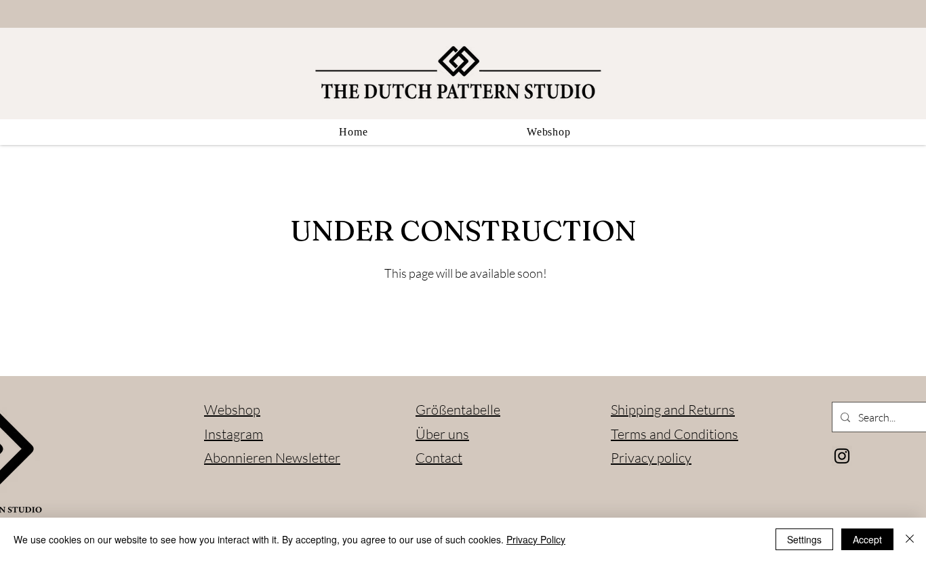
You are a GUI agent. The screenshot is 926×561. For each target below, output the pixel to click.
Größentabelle (458, 409)
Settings (804, 539)
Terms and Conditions (674, 433)
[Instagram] (842, 456)
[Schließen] (910, 539)
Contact (439, 457)
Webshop (232, 409)
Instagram (233, 433)
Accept (867, 539)
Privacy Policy (535, 539)
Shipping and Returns (673, 409)
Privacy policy (651, 457)
